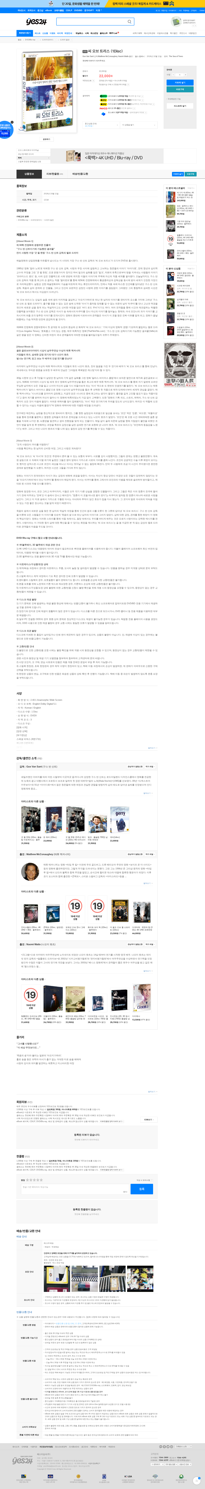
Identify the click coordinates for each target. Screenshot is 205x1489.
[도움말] (93, 81)
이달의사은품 (162, 33)
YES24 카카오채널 (160, 1446)
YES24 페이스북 (164, 1446)
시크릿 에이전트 (183, 286)
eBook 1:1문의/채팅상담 (179, 1460)
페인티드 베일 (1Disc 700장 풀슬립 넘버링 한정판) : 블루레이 (76, 1018)
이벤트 (52, 33)
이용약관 (33, 1447)
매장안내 (68, 33)
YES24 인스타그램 (171, 1446)
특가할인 (174, 33)
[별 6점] (34, 1180)
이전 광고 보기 (193, 25)
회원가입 (164, 10)
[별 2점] (27, 1180)
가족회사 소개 (184, 1446)
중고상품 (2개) (90, 125)
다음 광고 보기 (195, 25)
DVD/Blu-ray (30, 40)
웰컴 (19, 40)
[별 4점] (30, 1180)
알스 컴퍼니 (140, 56)
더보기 (190, 188)
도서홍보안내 (74, 1447)
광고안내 (84, 1447)
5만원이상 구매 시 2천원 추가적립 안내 (128, 84)
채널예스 (79, 33)
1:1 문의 (78, 1323)
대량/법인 (193, 33)
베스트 (38, 33)
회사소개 (15, 1447)
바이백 (60, 33)
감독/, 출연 (108, 56)
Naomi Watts (123, 56)
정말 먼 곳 (181, 313)
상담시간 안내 (184, 1464)
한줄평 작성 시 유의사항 (152, 1180)
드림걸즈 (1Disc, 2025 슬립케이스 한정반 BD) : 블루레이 (185, 329)
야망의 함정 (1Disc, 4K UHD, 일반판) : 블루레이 (185, 275)
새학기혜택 (137, 33)
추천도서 (183, 33)
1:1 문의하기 (157, 1464)
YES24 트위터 (167, 1446)
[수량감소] (173, 75)
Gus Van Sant (88, 56)
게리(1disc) (115, 837)
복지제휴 (102, 1447)
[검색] (129, 21)
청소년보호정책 (61, 1447)
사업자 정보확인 (93, 1463)
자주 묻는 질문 (171, 1464)
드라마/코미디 (47, 40)
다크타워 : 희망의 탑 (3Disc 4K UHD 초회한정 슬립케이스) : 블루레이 (142, 930)
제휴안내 (93, 1447)
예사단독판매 (149, 33)
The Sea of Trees (176, 56)
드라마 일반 (64, 40)
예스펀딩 (94, 33)
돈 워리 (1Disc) (50, 837)
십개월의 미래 (182, 299)
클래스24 (103, 33)
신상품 (45, 33)
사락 (87, 33)
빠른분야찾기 (25, 33)
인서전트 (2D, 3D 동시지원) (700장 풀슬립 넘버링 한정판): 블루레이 (120, 1018)
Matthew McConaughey (107, 56)
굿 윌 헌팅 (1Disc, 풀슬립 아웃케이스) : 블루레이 (31, 839)
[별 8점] (37, 1180)
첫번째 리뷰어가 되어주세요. (94, 61)
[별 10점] (41, 1180)
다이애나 (136, 1016)
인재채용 (24, 1447)
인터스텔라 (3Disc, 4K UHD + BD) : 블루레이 (185, 253)
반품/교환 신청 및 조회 (65, 1323)
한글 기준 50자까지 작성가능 (35, 1187)
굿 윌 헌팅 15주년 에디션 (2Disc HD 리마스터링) (76, 839)
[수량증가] (185, 75)
